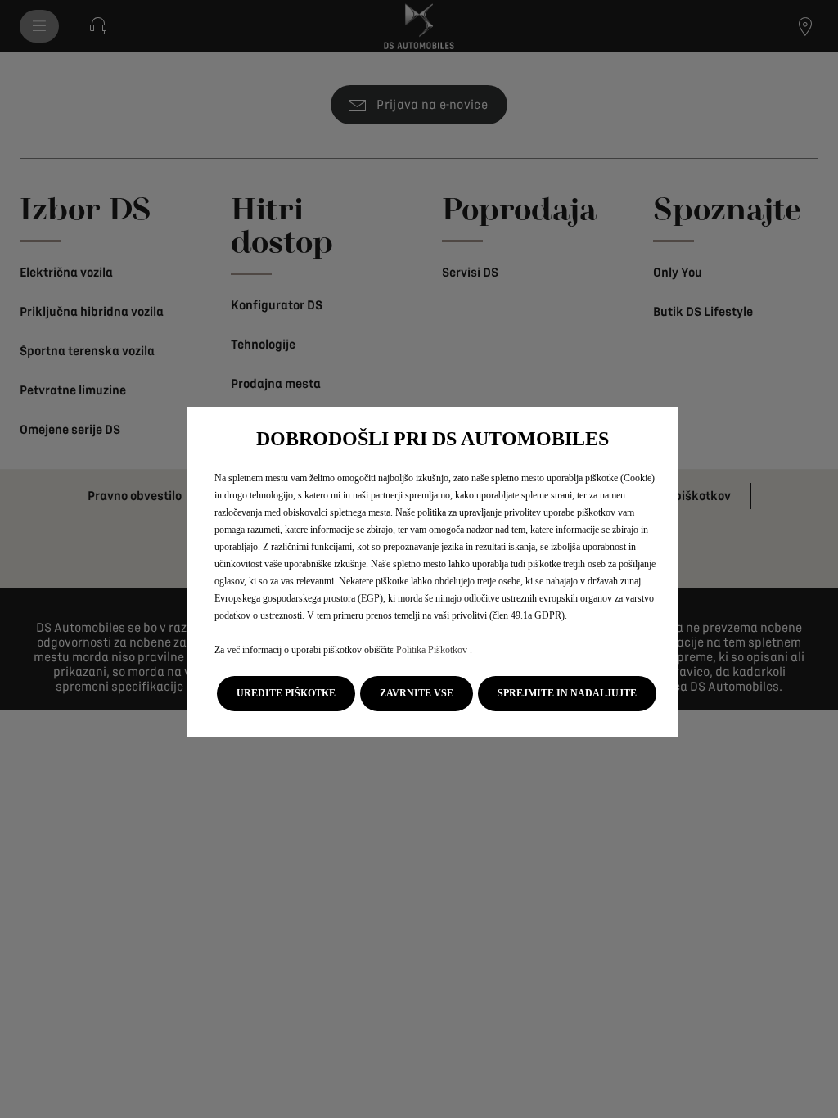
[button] (286, 693)
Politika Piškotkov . (434, 650)
